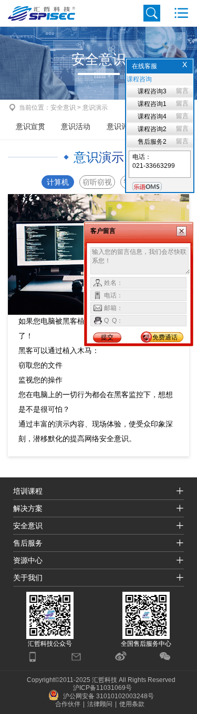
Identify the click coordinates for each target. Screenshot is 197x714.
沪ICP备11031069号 (102, 687)
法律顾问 (99, 704)
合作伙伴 (67, 704)
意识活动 (75, 126)
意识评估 (121, 126)
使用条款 (131, 704)
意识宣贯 (30, 126)
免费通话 (165, 337)
